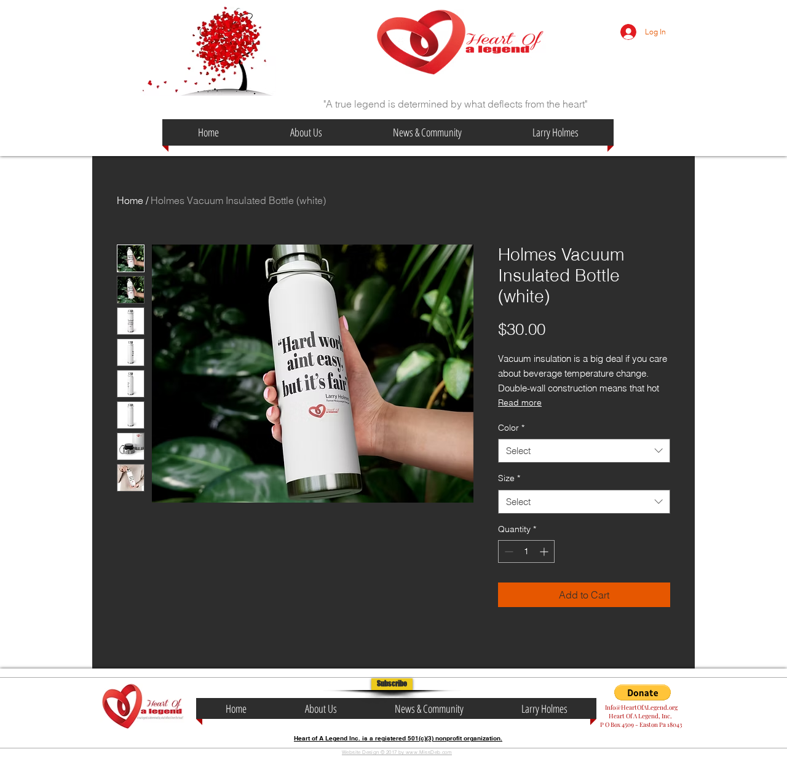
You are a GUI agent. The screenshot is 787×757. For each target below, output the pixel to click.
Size (509, 478)
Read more (520, 402)
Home (130, 200)
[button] (392, 684)
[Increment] (545, 551)
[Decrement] (507, 551)
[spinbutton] (526, 551)
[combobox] (584, 451)
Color (511, 427)
